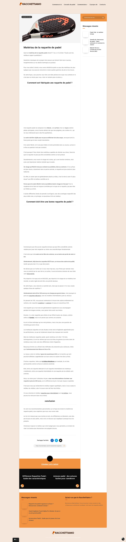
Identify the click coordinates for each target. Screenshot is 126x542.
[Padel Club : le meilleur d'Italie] (86, 34)
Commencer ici (57, 4)
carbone (48, 303)
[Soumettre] (103, 18)
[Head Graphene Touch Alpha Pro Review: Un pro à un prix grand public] (24, 513)
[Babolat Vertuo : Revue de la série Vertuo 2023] (86, 50)
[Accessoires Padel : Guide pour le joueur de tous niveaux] (24, 520)
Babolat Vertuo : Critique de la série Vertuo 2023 (95, 49)
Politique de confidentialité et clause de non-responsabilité (67, 537)
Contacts (103, 4)
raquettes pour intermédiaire (49, 393)
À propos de (93, 4)
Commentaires (82, 4)
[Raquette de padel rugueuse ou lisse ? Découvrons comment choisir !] (24, 506)
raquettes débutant (35, 295)
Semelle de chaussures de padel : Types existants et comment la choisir (97, 42)
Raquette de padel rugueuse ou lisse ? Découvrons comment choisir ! (41, 504)
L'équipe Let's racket (49, 464)
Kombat (31, 317)
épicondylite (30, 274)
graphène (41, 303)
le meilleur (65, 393)
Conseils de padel (69, 4)
